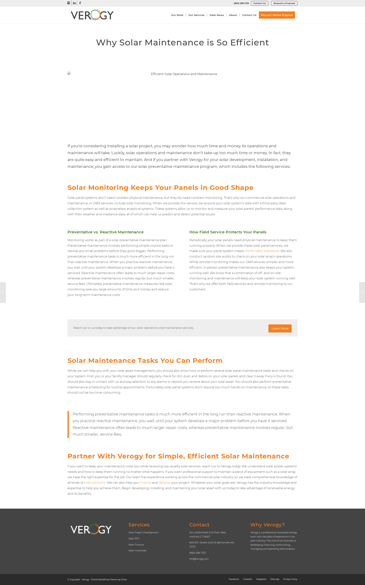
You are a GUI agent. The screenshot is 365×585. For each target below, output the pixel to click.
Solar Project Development (144, 532)
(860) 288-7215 (241, 3)
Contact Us (259, 3)
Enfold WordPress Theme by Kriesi (109, 579)
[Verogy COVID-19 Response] (362, 292)
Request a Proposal (284, 3)
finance (145, 482)
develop (165, 482)
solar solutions (95, 482)
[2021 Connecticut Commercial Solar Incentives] (3, 292)
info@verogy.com (199, 558)
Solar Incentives (137, 550)
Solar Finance (136, 544)
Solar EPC (134, 538)
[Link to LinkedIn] (74, 3)
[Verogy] (92, 15)
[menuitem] (241, 3)
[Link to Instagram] (68, 3)
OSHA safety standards (262, 251)
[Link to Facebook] (80, 3)
